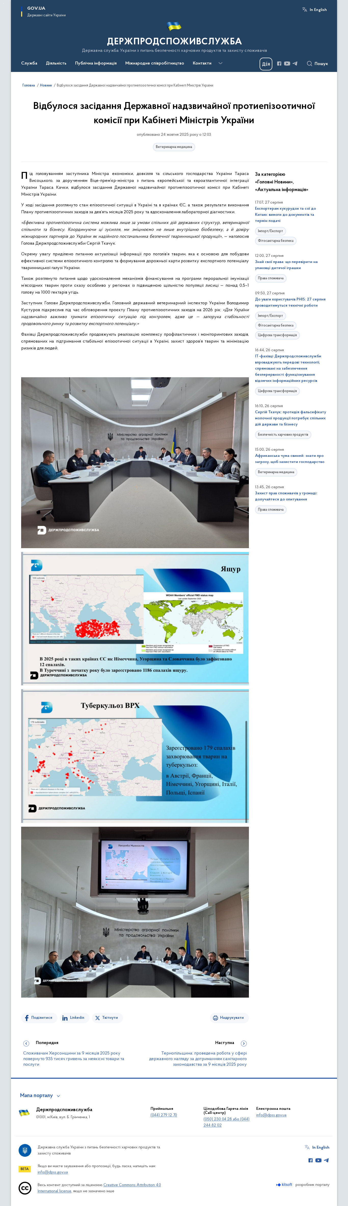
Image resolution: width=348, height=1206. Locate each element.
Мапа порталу (36, 1096)
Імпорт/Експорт (270, 231)
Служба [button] (29, 63)
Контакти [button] (202, 63)
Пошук (321, 64)
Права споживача (271, 278)
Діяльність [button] (56, 63)
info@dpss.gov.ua (271, 1115)
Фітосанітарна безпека (275, 241)
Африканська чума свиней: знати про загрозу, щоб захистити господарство (289, 459)
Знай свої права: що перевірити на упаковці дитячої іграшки (286, 265)
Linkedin (77, 1018)
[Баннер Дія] (266, 64)
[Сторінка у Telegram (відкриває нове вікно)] (295, 63)
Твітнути (110, 1018)
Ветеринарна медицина (174, 147)
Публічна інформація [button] (96, 63)
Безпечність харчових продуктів (283, 435)
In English (318, 10)
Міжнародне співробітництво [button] (154, 63)
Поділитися (41, 1018)
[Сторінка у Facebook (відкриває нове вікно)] (279, 63)
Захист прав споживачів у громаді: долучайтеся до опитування (286, 496)
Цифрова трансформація (277, 335)
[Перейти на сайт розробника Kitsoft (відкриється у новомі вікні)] (284, 1185)
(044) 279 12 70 (164, 1115)
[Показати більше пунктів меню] (220, 63)
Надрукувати (232, 1018)
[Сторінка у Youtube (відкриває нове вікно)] (287, 63)
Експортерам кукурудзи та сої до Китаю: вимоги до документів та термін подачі (285, 215)
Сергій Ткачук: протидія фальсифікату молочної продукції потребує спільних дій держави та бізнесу (290, 418)
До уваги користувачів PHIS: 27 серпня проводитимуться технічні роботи (290, 302)
